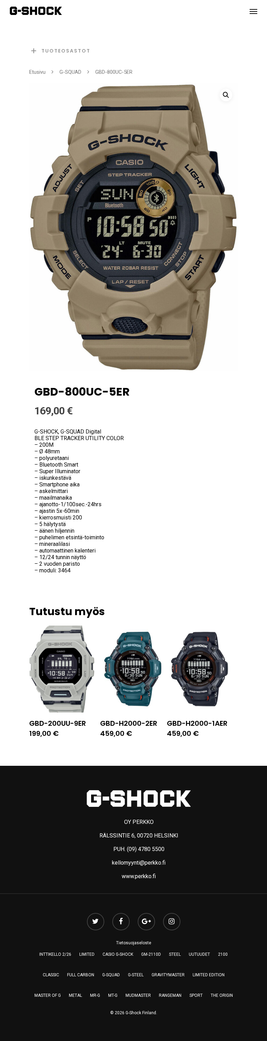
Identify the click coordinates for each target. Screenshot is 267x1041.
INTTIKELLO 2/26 (55, 954)
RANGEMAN (170, 995)
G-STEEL (136, 974)
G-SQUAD (70, 72)
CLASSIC (51, 974)
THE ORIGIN (222, 995)
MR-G (95, 995)
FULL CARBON (80, 974)
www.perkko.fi (139, 876)
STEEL (175, 954)
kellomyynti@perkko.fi (138, 862)
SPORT (196, 995)
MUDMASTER (138, 995)
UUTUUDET (199, 954)
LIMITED (87, 954)
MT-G (113, 995)
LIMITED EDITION (209, 974)
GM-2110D (151, 954)
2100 (223, 954)
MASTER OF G (47, 995)
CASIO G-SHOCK (118, 954)
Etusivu (37, 72)
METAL (75, 995)
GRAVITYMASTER (168, 974)
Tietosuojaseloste (133, 942)
